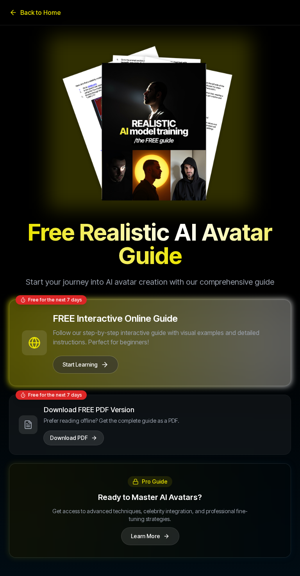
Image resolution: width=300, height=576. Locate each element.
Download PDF (69, 437)
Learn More (145, 536)
